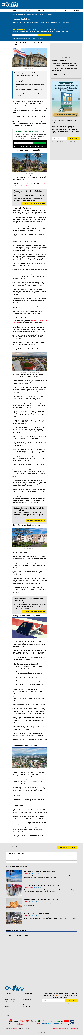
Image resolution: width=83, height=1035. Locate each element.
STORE (65, 10)
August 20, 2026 (38, 887)
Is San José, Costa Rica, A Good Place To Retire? (18, 859)
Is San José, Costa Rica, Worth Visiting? (17, 853)
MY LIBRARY (76, 10)
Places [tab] (10, 935)
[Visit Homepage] (10, 4)
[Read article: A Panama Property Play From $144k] (14, 918)
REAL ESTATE (28, 10)
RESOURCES (54, 10)
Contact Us (60, 1028)
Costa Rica (41, 14)
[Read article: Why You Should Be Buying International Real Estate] (14, 890)
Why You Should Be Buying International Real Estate (42, 885)
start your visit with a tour (26, 396)
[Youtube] (41, 1032)
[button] (79, 152)
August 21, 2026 (36, 873)
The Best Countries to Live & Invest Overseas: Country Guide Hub (26, 14)
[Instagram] (46, 1032)
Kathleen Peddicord (29, 887)
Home (13, 14)
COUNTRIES (15, 10)
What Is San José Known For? (14, 856)
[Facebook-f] (36, 1032)
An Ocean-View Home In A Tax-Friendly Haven (39, 871)
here (20, 741)
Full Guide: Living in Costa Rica (36, 520)
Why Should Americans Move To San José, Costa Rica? (20, 861)
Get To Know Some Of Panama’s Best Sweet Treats (41, 899)
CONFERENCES (41, 10)
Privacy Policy (66, 1028)
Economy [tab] (18, 935)
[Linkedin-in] (44, 1032)
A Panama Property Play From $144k (36, 913)
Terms (71, 1028)
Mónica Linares (28, 873)
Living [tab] (26, 935)
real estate (22, 326)
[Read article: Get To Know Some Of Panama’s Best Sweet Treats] (14, 904)
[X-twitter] (38, 1032)
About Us (55, 1028)
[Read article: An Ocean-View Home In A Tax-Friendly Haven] (14, 876)
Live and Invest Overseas (14, 1028)
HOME (5, 10)
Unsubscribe (75, 1028)
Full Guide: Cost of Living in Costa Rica (33, 203)
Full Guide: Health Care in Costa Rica (34, 611)
